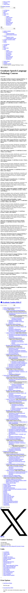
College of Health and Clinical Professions (15, 454)
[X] (14, 535)
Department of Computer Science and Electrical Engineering (17, 348)
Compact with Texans (8, 556)
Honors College (6, 484)
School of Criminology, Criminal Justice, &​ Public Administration (18, 357)
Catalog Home (6, 4)
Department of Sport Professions (16, 469)
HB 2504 (5, 560)
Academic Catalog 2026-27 (11, 302)
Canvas (7, 16)
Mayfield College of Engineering (13, 345)
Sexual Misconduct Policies (9, 567)
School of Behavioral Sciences (15, 337)
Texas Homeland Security (8, 571)
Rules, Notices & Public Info (9, 566)
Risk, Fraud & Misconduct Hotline (10, 565)
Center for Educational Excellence (10, 501)
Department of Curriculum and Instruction (18, 334)
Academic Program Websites (9, 485)
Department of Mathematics (15, 374)
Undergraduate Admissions (9, 487)
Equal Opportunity (7, 559)
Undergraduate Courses (11, 38)
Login (4, 15)
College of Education (10, 332)
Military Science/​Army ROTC (12, 481)
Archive (5, 42)
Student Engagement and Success (10, 502)
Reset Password (9, 22)
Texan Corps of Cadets (11, 482)
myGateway (8, 18)
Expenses (5, 492)
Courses (5, 35)
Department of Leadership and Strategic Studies (16, 480)
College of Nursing (10, 470)
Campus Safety (6, 554)
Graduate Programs (10, 33)
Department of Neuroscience (15, 450)
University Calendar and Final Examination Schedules (15, 489)
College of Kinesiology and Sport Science (15, 464)
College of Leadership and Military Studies (12, 476)
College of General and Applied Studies (11, 475)
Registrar (5, 491)
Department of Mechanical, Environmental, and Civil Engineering (18, 352)
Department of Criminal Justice (18, 361)
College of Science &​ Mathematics (13, 367)
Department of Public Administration (19, 362)
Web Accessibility (7, 573)
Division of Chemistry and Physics (18, 447)
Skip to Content (6, 1)
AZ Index (5, 2)
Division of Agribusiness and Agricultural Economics (17, 318)
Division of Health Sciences (9, 451)
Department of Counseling (17, 340)
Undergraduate (6, 375)
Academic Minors (7, 486)
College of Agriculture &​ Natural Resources (15, 310)
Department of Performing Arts (15, 366)
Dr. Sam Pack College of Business (13, 324)
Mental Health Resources (8, 561)
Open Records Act (7, 562)
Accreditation (6, 503)
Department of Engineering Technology (17, 350)
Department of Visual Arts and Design (17, 437)
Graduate (5, 62)
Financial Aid (6, 493)
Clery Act (5, 555)
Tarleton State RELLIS (8, 497)
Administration (6, 504)
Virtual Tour (5, 13)
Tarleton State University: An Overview (11, 307)
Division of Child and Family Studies (19, 344)
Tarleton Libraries (7, 495)
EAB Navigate (9, 17)
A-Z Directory (6, 10)
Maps (4, 12)
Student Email (9, 23)
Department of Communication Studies (17, 364)
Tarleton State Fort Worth (8, 496)
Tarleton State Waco (7, 498)
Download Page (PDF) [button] (8, 587)
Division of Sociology (16, 409)
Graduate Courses (10, 37)
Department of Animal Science (15, 320)
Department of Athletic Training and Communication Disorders (16, 457)
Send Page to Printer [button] (7, 583)
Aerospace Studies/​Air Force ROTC (14, 479)
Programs (5, 32)
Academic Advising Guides (9, 39)
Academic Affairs (7, 490)
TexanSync (8, 24)
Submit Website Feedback (8, 575)
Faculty (4, 40)
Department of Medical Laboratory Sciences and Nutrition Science (16, 460)
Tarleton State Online (7, 500)
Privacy (5, 564)
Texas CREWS (6, 570)
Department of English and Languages (17, 365)
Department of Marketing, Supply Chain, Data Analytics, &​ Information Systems (17, 331)
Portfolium (8, 21)
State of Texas (6, 569)
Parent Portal (8, 19)
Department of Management (15, 329)
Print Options (4, 67)
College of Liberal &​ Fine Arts (12, 354)
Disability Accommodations (9, 558)
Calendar (5, 11)
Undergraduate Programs (11, 34)
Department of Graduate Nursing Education (18, 471)
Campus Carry (6, 553)
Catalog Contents (7, 31)
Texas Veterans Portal (8, 572)
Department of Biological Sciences (16, 370)
